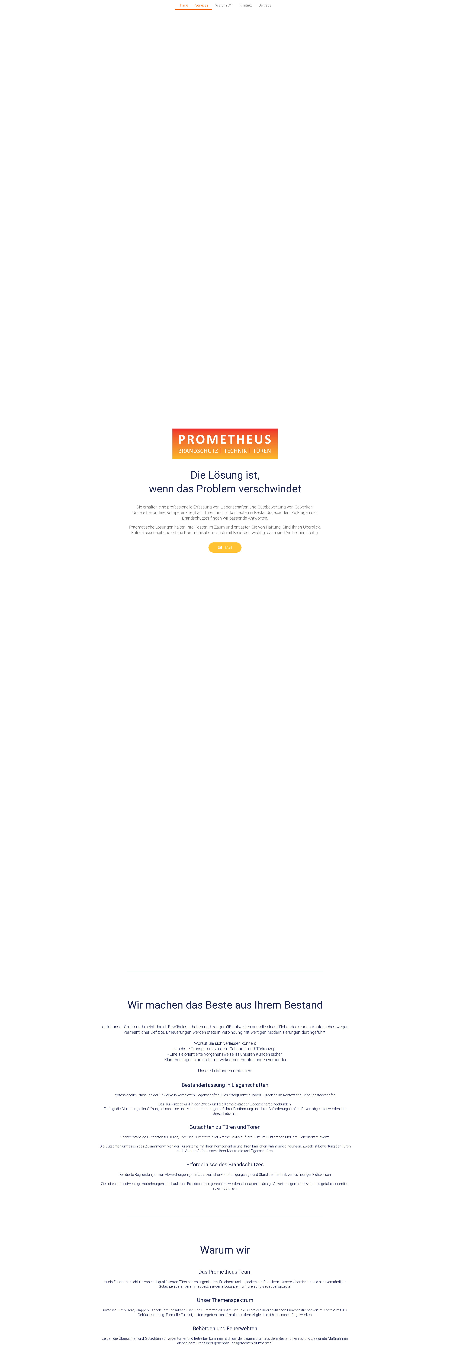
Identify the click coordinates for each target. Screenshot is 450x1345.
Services (201, 5)
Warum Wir (224, 5)
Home (183, 5)
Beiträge (265, 5)
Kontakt (246, 5)
